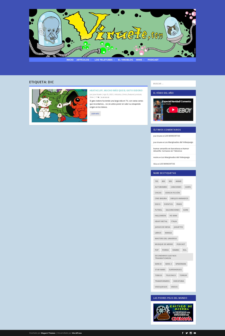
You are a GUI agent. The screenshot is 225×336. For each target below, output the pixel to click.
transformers (162, 281)
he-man (173, 215)
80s (163, 181)
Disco (157, 204)
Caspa (188, 187)
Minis (139, 60)
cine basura (161, 198)
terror (183, 275)
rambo (176, 250)
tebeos (158, 275)
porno (165, 250)
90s (170, 181)
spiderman (181, 264)
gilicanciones (172, 210)
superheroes (175, 269)
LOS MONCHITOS (172, 136)
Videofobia (178, 281)
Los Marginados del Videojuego (179, 142)
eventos (168, 204)
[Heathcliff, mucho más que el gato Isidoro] (59, 105)
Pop (156, 250)
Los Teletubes (104, 60)
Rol (184, 250)
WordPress (77, 333)
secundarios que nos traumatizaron (165, 256)
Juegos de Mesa (162, 227)
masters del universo (166, 238)
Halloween (160, 215)
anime (179, 181)
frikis (179, 204)
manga (168, 233)
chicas (158, 192)
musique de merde (164, 244)
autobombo (161, 187)
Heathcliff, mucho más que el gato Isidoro (116, 90)
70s (156, 181)
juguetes (178, 227)
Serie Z (168, 264)
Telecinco (171, 275)
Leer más (95, 113)
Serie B (158, 264)
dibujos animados (179, 198)
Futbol (158, 210)
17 (97, 97)
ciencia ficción (172, 192)
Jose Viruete (97, 94)
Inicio (70, 60)
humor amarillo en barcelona (166, 148)
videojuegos (161, 287)
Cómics (124, 94)
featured (131, 94)
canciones (176, 187)
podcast (153, 60)
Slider (92, 97)
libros (158, 233)
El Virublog (125, 60)
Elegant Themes (48, 333)
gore (185, 210)
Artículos (82, 60)
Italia (174, 221)
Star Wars (160, 269)
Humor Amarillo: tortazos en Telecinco (171, 149)
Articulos (118, 94)
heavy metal (161, 221)
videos (174, 287)
